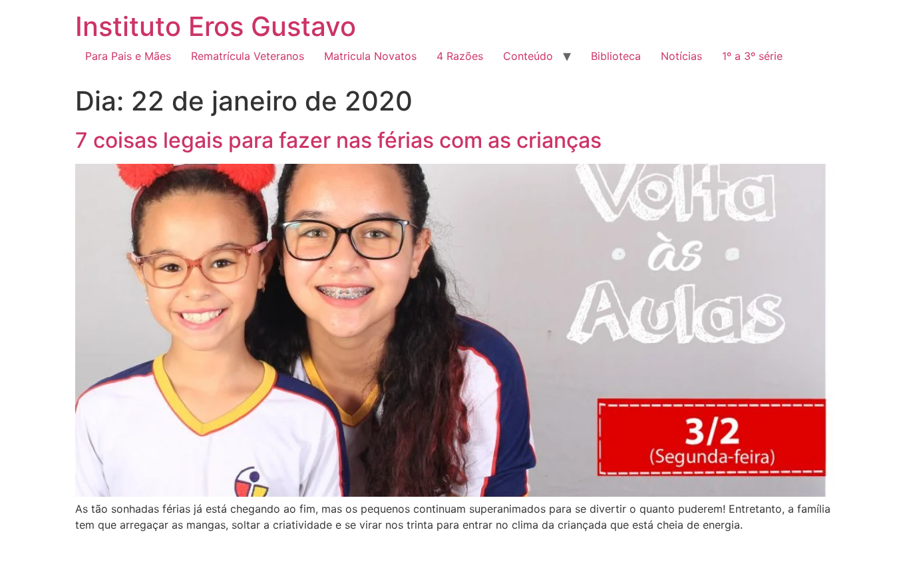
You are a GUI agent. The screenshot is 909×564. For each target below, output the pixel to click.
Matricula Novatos (370, 56)
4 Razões (460, 56)
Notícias (681, 56)
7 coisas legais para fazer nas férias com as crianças (338, 140)
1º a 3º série (752, 56)
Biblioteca (616, 56)
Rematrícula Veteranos (247, 56)
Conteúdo (528, 56)
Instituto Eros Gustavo (215, 26)
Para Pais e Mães (128, 56)
